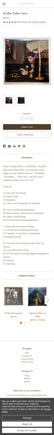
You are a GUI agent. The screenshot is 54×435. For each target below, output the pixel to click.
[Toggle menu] (4, 4)
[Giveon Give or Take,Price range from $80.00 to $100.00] (38, 296)
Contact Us (27, 356)
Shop (27, 375)
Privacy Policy (27, 359)
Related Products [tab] (27, 275)
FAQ (27, 353)
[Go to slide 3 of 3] (30, 323)
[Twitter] (19, 146)
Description (27, 157)
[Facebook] (4, 146)
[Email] (9, 146)
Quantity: (27, 113)
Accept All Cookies (27, 430)
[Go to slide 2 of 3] (25, 323)
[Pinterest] (24, 146)
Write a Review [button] (39, 22)
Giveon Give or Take (37, 315)
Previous (4, 300)
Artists (27, 378)
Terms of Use (27, 362)
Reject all (27, 424)
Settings (27, 417)
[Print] (14, 146)
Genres (27, 381)
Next (47, 300)
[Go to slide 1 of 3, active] (21, 323)
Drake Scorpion (13, 313)
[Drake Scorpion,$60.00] (13, 296)
